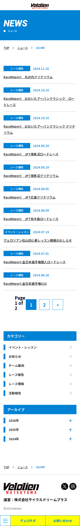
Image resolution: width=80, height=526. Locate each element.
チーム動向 (16, 365)
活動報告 (15, 393)
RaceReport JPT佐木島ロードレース (31, 219)
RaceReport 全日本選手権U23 (25, 283)
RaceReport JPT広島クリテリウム (30, 197)
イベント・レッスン (23, 347)
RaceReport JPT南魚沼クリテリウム (31, 175)
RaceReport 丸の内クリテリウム (28, 77)
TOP (6, 48)
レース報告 (16, 374)
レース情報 (16, 383)
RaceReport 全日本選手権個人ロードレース (35, 262)
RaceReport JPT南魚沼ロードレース (31, 154)
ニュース (22, 48)
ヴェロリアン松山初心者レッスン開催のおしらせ (38, 240)
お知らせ (15, 356)
